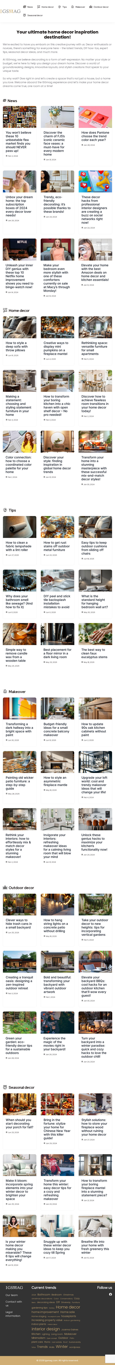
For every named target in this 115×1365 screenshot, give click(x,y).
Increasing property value (47, 1320)
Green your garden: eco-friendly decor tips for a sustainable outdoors (19, 1045)
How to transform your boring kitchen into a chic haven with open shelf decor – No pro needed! (57, 405)
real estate (57, 1342)
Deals (34, 1302)
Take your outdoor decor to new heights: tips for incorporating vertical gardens (94, 927)
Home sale (67, 1312)
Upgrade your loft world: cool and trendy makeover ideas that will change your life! (94, 785)
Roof (65, 1342)
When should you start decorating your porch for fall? (19, 1123)
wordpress (74, 1347)
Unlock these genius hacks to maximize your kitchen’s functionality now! (94, 842)
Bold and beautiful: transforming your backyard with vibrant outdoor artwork (57, 984)
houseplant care (54, 1316)
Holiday (52, 1308)
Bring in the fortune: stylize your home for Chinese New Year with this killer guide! (57, 1129)
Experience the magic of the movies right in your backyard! (54, 1043)
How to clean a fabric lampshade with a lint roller (18, 546)
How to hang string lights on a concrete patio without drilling (56, 925)
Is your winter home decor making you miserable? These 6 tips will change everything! (19, 1251)
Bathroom (43, 1294)
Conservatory (66, 1298)
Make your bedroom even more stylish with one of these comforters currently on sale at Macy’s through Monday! (56, 278)
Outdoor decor (101, 7)
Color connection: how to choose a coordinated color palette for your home (19, 464)
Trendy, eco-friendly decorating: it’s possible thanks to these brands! (57, 204)
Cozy (77, 1298)
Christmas (68, 1294)
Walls (51, 1347)
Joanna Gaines (69, 1329)
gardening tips (40, 1307)
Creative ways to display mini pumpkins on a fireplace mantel (56, 348)
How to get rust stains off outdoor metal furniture (57, 546)
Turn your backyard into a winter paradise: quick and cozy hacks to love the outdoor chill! (93, 1047)
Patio (72, 1338)
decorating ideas (46, 1302)
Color (56, 1298)
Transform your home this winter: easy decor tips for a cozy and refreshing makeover (57, 1190)
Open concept (52, 1338)
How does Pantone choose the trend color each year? (95, 136)
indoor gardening (72, 1320)
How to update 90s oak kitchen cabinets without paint (93, 729)
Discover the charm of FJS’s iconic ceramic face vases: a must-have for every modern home (54, 143)
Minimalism (38, 1338)
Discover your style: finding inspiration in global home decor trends (57, 464)
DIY (58, 1302)
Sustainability (75, 1342)
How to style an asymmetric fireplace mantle (55, 781)
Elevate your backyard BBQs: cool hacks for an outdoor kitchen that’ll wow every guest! (94, 986)
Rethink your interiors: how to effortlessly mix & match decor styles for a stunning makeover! (18, 846)
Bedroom (57, 1294)
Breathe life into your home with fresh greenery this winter (95, 1247)
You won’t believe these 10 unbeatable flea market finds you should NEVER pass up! (18, 142)
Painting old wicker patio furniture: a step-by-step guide (20, 783)
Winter (62, 1346)
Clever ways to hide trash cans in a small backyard (19, 923)
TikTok (34, 1347)
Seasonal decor (35, 15)
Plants (47, 1342)
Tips (64, 7)
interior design (46, 1329)
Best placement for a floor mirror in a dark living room (57, 653)
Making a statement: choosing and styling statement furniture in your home (18, 405)
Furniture (76, 1302)
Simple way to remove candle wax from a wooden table (16, 655)
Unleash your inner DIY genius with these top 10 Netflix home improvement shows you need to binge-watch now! (19, 276)
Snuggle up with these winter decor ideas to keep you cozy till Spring (57, 1247)
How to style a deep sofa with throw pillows (17, 346)
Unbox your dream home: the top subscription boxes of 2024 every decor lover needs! (19, 206)
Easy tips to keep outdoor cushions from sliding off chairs (94, 548)
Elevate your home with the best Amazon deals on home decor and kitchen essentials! (95, 272)
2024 (34, 1295)
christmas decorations (42, 1298)
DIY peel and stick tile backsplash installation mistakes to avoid (57, 601)
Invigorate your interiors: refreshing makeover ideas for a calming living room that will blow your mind (57, 846)
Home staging (39, 1316)
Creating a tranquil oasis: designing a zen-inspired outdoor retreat (19, 982)
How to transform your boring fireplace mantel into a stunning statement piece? (94, 1188)
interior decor (52, 1324)
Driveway (66, 1302)
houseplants (68, 1316)
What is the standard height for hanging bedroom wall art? (94, 601)
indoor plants (39, 1324)
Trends (42, 1347)
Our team (12, 1295)
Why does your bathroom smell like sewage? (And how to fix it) (19, 601)
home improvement (45, 1312)
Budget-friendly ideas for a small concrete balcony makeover (56, 729)
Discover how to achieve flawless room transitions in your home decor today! (95, 404)
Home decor (47, 7)
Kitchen (36, 1334)
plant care (37, 1342)
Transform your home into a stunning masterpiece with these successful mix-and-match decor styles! (94, 468)
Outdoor (63, 1338)
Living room (57, 1334)
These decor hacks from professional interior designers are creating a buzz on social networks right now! (94, 209)
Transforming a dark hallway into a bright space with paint (19, 729)
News (30, 7)
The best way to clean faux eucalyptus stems (94, 653)
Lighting (46, 1334)
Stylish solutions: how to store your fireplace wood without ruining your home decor (94, 1127)
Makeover (80, 7)
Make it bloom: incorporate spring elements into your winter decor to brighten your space (19, 1190)
